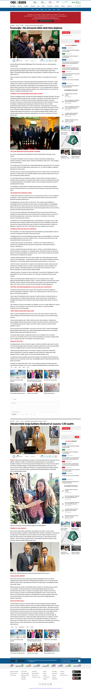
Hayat (54, 9)
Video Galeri (54, 673)
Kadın (43, 6)
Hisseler (53, 666)
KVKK (49, 688)
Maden (32, 627)
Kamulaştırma (21, 627)
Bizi (11, 367)
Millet (24, 367)
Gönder (14, 414)
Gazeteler (69, 6)
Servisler (20, 6)
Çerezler (45, 688)
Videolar (57, 6)
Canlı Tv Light (13, 675)
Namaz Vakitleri (19, 666)
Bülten (42, 9)
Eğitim (49, 9)
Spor (38, 6)
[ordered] (26, 414)
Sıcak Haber (54, 678)
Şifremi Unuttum (63, 675)
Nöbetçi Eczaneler (25, 675)
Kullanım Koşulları (53, 688)
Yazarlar (63, 6)
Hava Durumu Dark (14, 671)
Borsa (11, 666)
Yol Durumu (68, 666)
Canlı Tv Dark (24, 671)
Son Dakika (12, 6)
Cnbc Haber (12, 25)
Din (45, 9)
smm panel (23, 678)
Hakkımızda (31, 688)
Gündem (26, 6)
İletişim (35, 688)
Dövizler (45, 673)
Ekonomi (33, 6)
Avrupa (37, 9)
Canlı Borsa (34, 671)
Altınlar (44, 671)
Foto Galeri (49, 6)
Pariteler (60, 666)
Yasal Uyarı (60, 688)
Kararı (27, 627)
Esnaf (15, 367)
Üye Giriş (62, 671)
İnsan (20, 367)
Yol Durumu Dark (13, 673)
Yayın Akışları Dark (25, 673)
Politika (58, 9)
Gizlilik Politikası (41, 688)
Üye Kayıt (62, 673)
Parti (28, 367)
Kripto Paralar (77, 666)
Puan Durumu (46, 666)
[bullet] (28, 414)
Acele (12, 627)
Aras (16, 627)
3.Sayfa (32, 9)
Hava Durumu (37, 666)
